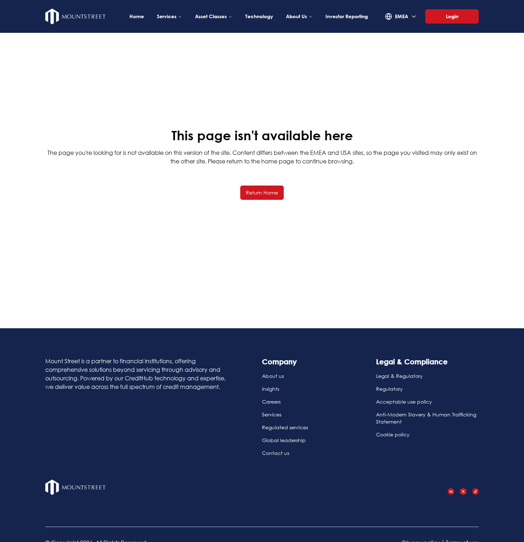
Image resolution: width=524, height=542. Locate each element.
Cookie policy (393, 434)
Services (166, 16)
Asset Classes (211, 16)
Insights (270, 388)
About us (273, 376)
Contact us (275, 453)
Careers (271, 401)
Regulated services (285, 427)
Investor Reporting (346, 16)
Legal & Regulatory (399, 376)
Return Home (262, 192)
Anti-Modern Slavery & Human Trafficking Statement (426, 418)
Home (136, 16)
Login (452, 16)
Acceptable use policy (404, 401)
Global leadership (284, 440)
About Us (296, 16)
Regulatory (389, 388)
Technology (259, 16)
